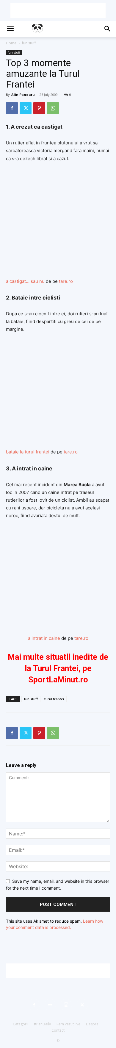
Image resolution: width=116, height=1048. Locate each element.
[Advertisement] (58, 10)
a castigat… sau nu (25, 281)
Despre (92, 1024)
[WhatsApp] (53, 108)
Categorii (20, 1024)
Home (11, 43)
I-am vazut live (68, 1024)
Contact (58, 1030)
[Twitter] (26, 108)
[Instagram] (66, 1005)
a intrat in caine (44, 638)
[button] (10, 29)
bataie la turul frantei (27, 452)
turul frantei (54, 699)
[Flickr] (50, 1005)
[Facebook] (12, 108)
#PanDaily (42, 1024)
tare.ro (66, 281)
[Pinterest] (39, 108)
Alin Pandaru (23, 94)
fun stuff (29, 43)
